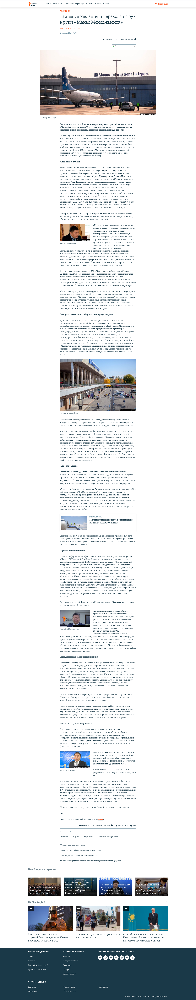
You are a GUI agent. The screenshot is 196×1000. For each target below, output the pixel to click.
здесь (100, 819)
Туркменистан (70, 991)
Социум (66, 970)
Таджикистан (69, 987)
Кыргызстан (33, 991)
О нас (30, 957)
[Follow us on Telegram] (116, 958)
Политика (65, 11)
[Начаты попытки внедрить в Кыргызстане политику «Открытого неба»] (74, 523)
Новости (66, 957)
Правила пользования (37, 970)
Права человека (69, 974)
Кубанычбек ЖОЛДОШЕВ (70, 28)
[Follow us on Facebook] (111, 958)
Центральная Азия (70, 961)
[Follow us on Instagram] (105, 958)
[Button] (161, 4)
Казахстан (32, 987)
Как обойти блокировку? (38, 965)
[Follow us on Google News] (127, 958)
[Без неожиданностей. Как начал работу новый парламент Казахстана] (44, 887)
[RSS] (132, 958)
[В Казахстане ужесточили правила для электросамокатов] (98, 918)
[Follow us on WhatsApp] (122, 958)
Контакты (32, 961)
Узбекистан (103, 987)
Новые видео (36, 902)
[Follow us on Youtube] (100, 958)
